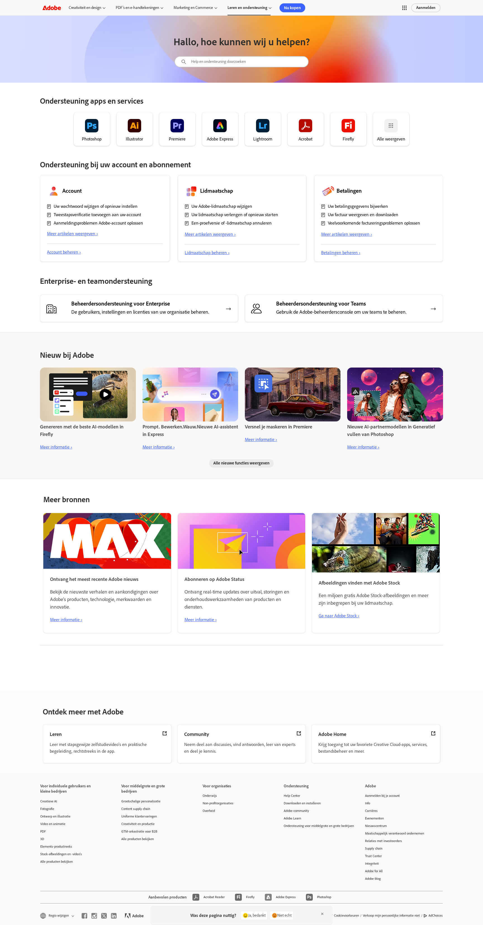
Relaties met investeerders (383, 841)
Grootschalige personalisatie (140, 801)
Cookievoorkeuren (346, 915)
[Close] (322, 913)
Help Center (292, 796)
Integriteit (372, 864)
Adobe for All (374, 871)
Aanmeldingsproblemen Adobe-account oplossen (98, 223)
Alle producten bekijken (56, 862)
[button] (404, 7)
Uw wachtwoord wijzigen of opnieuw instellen (96, 206)
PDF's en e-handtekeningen (137, 7)
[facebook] (84, 916)
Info (367, 803)
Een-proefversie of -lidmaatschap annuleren (231, 223)
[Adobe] (51, 7)
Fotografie (47, 809)
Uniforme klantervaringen (139, 816)
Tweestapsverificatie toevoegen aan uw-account (97, 214)
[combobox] (241, 61)
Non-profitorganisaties (218, 803)
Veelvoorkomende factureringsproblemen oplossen (374, 223)
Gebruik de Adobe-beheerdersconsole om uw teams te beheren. (341, 312)
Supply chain (373, 848)
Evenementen (374, 818)
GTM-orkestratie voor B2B (139, 831)
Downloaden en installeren (302, 803)
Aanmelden (425, 7)
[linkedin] (114, 916)
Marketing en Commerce (193, 7)
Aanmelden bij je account (382, 796)
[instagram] (94, 916)
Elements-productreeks (56, 846)
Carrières (371, 811)
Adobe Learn (292, 818)
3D (42, 839)
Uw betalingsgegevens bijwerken (358, 206)
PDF (43, 831)
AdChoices (435, 915)
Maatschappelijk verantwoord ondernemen (394, 833)
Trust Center (373, 856)
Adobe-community (296, 811)
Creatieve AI (48, 801)
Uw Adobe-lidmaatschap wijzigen (221, 206)
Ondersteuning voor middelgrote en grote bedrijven (316, 826)
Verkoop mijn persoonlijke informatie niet (391, 915)
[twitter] (104, 916)
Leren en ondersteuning (247, 7)
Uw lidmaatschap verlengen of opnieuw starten (234, 214)
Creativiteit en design (85, 7)
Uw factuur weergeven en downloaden (363, 214)
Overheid (209, 811)
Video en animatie (52, 824)
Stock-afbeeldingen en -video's (61, 854)
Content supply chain (135, 809)
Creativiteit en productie (138, 824)
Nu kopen (292, 7)
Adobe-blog (373, 879)
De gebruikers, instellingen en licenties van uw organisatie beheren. (140, 312)
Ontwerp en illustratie (55, 816)
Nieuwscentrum (376, 826)
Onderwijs (210, 796)
